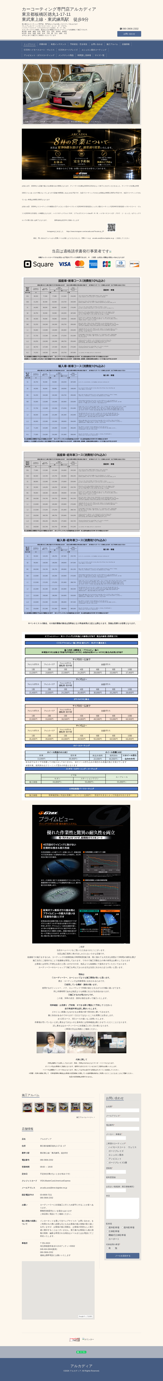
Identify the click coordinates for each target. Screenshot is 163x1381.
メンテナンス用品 (66, 55)
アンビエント (115, 1159)
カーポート (114, 1239)
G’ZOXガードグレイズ (68, 50)
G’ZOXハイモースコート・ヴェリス (39, 50)
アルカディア (81, 1366)
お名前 (109, 1106)
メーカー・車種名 (114, 1134)
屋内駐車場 (129, 1227)
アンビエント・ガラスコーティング (39, 55)
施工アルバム (112, 44)
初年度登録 (111, 1177)
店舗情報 (126, 44)
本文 (108, 1196)
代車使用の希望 (113, 1244)
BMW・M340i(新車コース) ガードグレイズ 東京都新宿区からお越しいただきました (57, 122)
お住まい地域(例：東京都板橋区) (120, 1187)
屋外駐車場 (114, 1227)
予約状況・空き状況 (78, 44)
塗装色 (109, 1168)
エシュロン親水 (116, 1155)
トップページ (29, 44)
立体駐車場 (114, 1231)
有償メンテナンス (58, 44)
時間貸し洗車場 (84, 55)
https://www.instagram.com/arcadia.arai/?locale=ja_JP (85, 231)
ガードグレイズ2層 (118, 1162)
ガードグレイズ (116, 1151)
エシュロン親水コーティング (94, 50)
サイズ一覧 (99, 55)
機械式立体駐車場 (117, 1235)
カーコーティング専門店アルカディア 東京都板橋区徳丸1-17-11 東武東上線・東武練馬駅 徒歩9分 (59, 14)
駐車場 (109, 1224)
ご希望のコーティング (116, 1144)
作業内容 (43, 44)
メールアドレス (113, 1116)
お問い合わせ (129, 34)
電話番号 (110, 1125)
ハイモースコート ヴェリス (123, 1147)
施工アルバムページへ (85, 1117)
